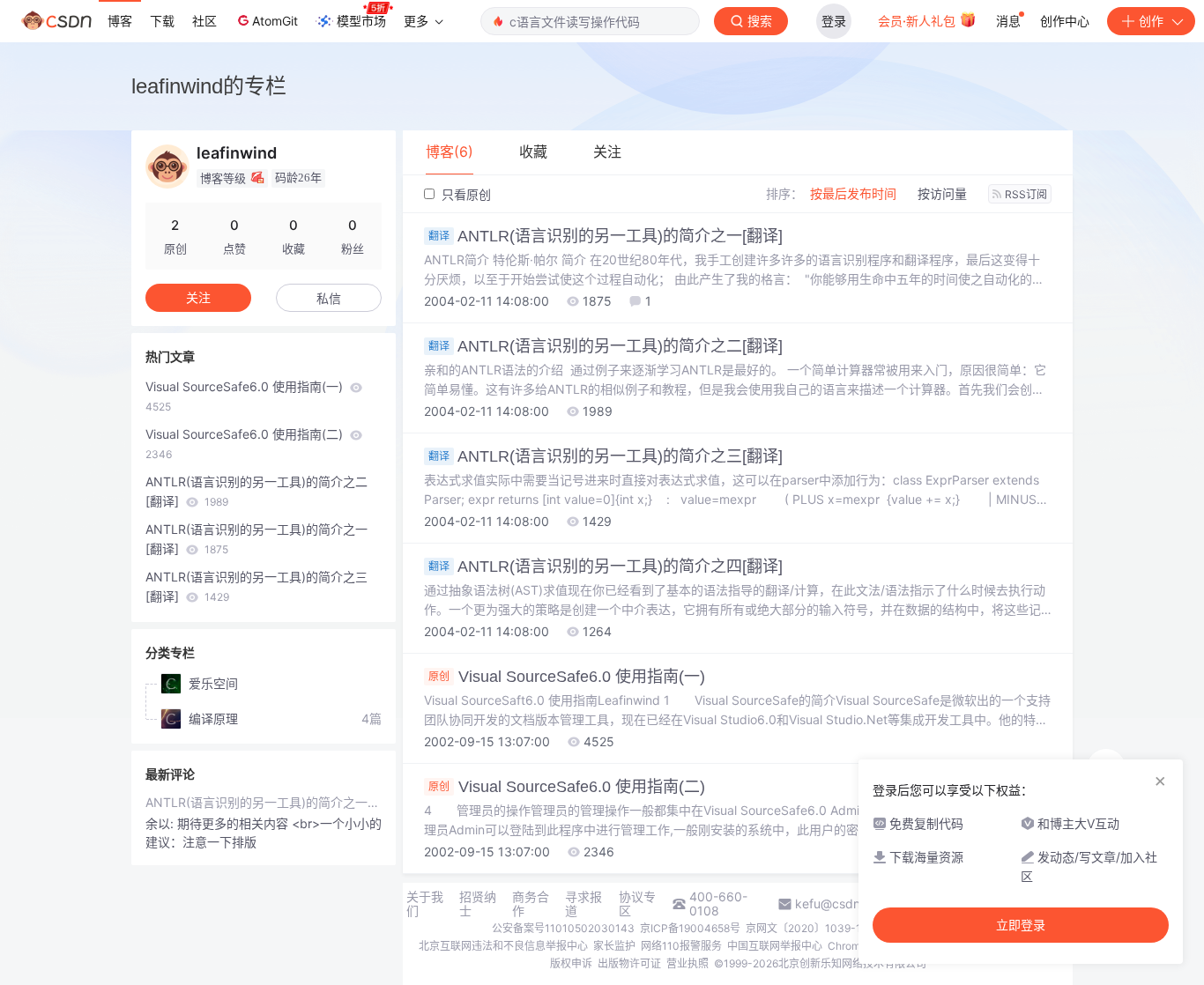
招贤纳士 (477, 904)
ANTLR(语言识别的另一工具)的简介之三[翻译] (605, 456)
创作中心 (1064, 20)
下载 (162, 20)
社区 (204, 20)
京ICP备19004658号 (690, 928)
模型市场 (361, 20)
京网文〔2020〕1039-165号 (815, 928)
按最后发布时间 (853, 193)
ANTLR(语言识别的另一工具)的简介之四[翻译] (605, 566)
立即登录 (1020, 925)
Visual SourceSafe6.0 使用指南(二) (566, 787)
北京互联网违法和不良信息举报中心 (503, 945)
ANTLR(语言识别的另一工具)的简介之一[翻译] (605, 236)
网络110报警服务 (681, 945)
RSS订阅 (1026, 194)
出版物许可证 (629, 963)
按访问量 (942, 193)
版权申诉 (571, 963)
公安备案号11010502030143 (563, 928)
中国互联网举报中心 (774, 945)
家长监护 (614, 945)
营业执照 (687, 963)
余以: (161, 823)
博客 (120, 20)
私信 (328, 298)
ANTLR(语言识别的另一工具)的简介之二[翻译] (605, 346)
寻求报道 (583, 904)
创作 (1151, 20)
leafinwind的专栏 (208, 86)
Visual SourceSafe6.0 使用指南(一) (566, 676)
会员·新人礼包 (918, 20)
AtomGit (275, 20)
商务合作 (530, 904)
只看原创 (464, 194)
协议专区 (637, 904)
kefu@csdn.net (838, 904)
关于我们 (424, 904)
